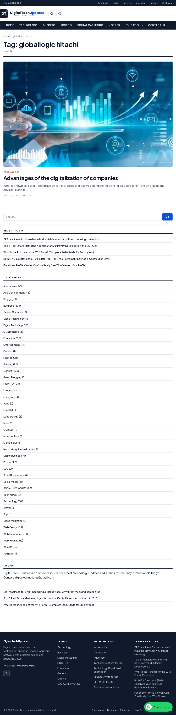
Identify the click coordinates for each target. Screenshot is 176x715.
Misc (6, 423)
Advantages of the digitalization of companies (60, 178)
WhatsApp (167, 3)
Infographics (10, 390)
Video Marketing (13, 520)
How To (66, 25)
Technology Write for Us (108, 663)
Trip (5, 514)
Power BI (8, 462)
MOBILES (8, 429)
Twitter (115, 3)
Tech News (10, 494)
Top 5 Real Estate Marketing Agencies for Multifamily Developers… (150, 663)
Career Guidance (13, 312)
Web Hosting (10, 540)
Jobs (6, 403)
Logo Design (10, 416)
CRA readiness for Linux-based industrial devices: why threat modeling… (152, 651)
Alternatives (10, 286)
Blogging (8, 299)
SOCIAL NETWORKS (14, 488)
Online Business (12, 455)
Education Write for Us (106, 687)
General (8, 370)
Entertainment (11, 344)
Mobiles (114, 25)
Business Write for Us (106, 676)
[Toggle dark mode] (59, 13)
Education (133, 25)
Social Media (10, 481)
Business (49, 25)
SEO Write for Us (103, 682)
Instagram (141, 3)
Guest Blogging (12, 377)
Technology (28, 25)
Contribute (100, 652)
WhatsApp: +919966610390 (19, 665)
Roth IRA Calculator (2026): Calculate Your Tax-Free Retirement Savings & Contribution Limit (56, 258)
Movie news (10, 442)
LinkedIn (154, 3)
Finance (7, 357)
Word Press (10, 547)
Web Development (14, 534)
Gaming (7, 364)
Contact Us (156, 25)
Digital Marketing (90, 25)
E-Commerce (11, 331)
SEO (5, 468)
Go (167, 216)
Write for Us (100, 647)
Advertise (99, 657)
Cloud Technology (14, 318)
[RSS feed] (6, 673)
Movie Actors (11, 436)
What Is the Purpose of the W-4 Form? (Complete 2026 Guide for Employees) (48, 252)
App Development (14, 292)
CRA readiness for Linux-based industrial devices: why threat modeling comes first (51, 239)
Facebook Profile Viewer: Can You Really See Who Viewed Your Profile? (45, 265)
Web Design (10, 527)
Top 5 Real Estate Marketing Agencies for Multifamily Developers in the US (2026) (50, 245)
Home (10, 25)
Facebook (103, 3)
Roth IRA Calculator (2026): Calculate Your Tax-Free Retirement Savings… (149, 684)
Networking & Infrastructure (19, 449)
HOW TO (8, 383)
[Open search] (51, 13)
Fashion (7, 351)
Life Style (8, 410)
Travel (7, 507)
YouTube (8, 553)
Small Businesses (13, 475)
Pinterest (127, 3)
